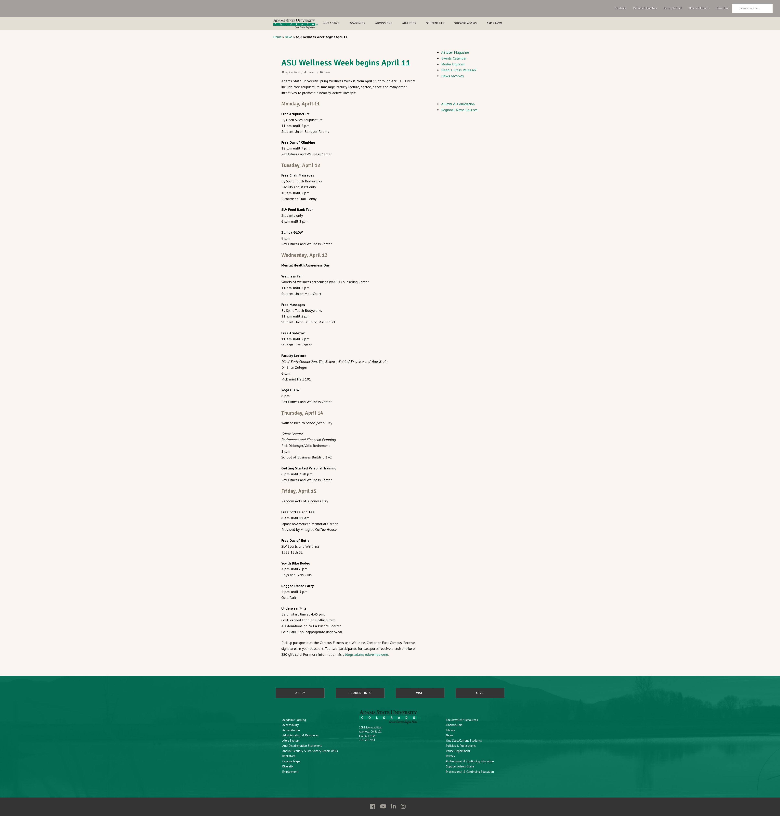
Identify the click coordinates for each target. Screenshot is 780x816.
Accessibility (290, 725)
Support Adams (465, 23)
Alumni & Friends (699, 8)
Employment (290, 772)
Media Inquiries (453, 64)
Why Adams (331, 23)
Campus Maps (291, 761)
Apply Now (494, 23)
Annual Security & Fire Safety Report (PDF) (310, 751)
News (288, 37)
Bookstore (289, 756)
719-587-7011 (367, 740)
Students (620, 8)
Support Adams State (460, 766)
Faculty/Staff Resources (462, 720)
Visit (420, 693)
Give (480, 693)
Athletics (409, 23)
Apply (300, 693)
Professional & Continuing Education (470, 761)
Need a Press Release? (459, 70)
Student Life (435, 23)
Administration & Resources (300, 735)
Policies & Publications (461, 746)
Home (277, 37)
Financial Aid (454, 725)
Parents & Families (645, 8)
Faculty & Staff (673, 8)
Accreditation (291, 730)
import (311, 72)
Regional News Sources (459, 109)
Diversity (288, 766)
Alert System (290, 740)
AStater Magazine (455, 52)
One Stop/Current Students (464, 740)
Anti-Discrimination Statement (302, 746)
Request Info (360, 693)
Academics (357, 23)
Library (450, 730)
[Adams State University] (295, 24)
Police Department (458, 751)
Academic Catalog (294, 720)
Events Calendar (454, 58)
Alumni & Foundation (458, 104)
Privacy (450, 756)
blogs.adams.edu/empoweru (366, 654)
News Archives (452, 76)
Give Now (722, 8)
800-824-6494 (367, 736)
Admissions (383, 23)
